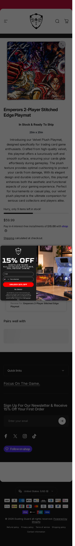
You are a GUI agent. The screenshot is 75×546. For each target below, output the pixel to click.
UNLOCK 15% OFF (18, 284)
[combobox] (6, 279)
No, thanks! (18, 289)
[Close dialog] (69, 248)
